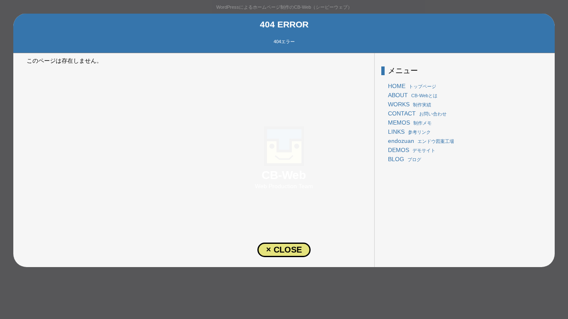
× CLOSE (284, 249)
